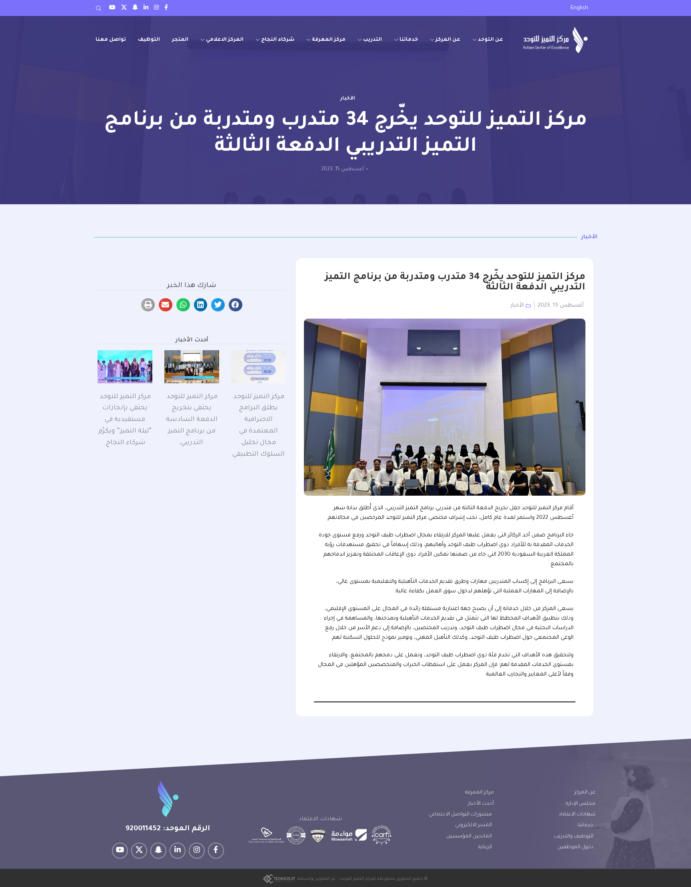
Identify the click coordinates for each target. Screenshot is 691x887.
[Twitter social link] (124, 8)
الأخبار (347, 99)
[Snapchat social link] (135, 8)
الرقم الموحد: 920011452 (168, 829)
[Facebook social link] (166, 8)
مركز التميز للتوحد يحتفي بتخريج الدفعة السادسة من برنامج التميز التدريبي (192, 419)
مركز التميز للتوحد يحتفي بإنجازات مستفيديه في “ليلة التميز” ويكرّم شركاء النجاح (125, 419)
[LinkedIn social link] (146, 8)
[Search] (98, 8)
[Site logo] (555, 40)
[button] (235, 305)
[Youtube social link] (112, 8)
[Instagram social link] (156, 8)
